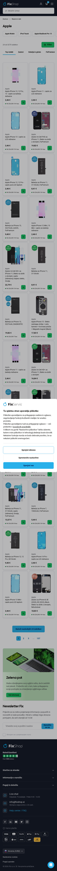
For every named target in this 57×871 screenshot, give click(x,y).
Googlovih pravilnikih (22, 427)
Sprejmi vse (28, 465)
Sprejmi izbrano (29, 450)
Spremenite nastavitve (29, 458)
